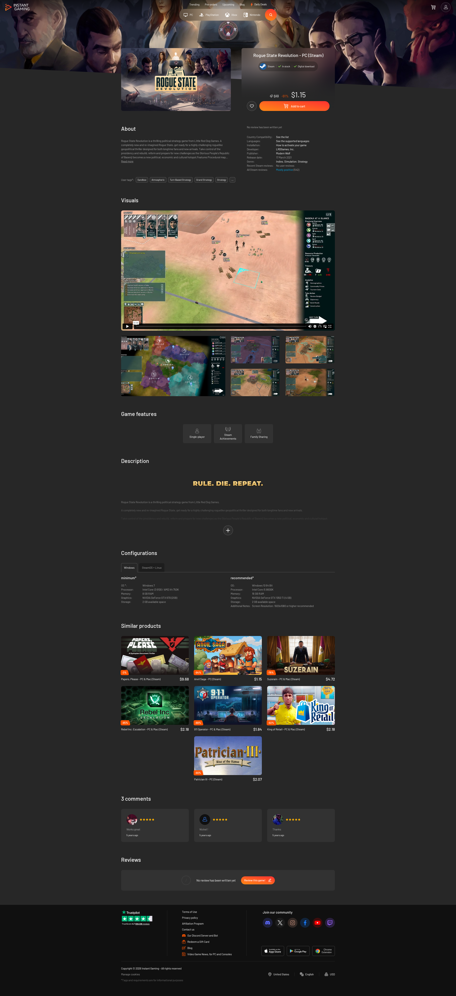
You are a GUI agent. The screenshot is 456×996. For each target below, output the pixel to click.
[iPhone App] (272, 951)
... (232, 179)
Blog (242, 4)
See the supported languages (292, 141)
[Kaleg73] (205, 819)
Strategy (303, 161)
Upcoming (228, 4)
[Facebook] (305, 923)
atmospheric (158, 179)
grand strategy (204, 179)
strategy (221, 179)
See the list (282, 137)
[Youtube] (317, 923)
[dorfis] (278, 819)
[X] (280, 923)
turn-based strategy (180, 179)
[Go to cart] (433, 7)
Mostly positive (285, 169)
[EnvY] (131, 819)
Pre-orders (211, 4)
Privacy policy (190, 917)
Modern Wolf (283, 153)
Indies (279, 161)
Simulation (290, 161)
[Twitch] (330, 923)
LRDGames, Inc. (285, 149)
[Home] (17, 7)
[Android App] (298, 951)
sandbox (142, 179)
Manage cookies (130, 974)
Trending (194, 4)
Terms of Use (189, 911)
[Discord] (268, 923)
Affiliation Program (193, 923)
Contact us (188, 929)
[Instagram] (292, 923)
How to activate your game (291, 145)
